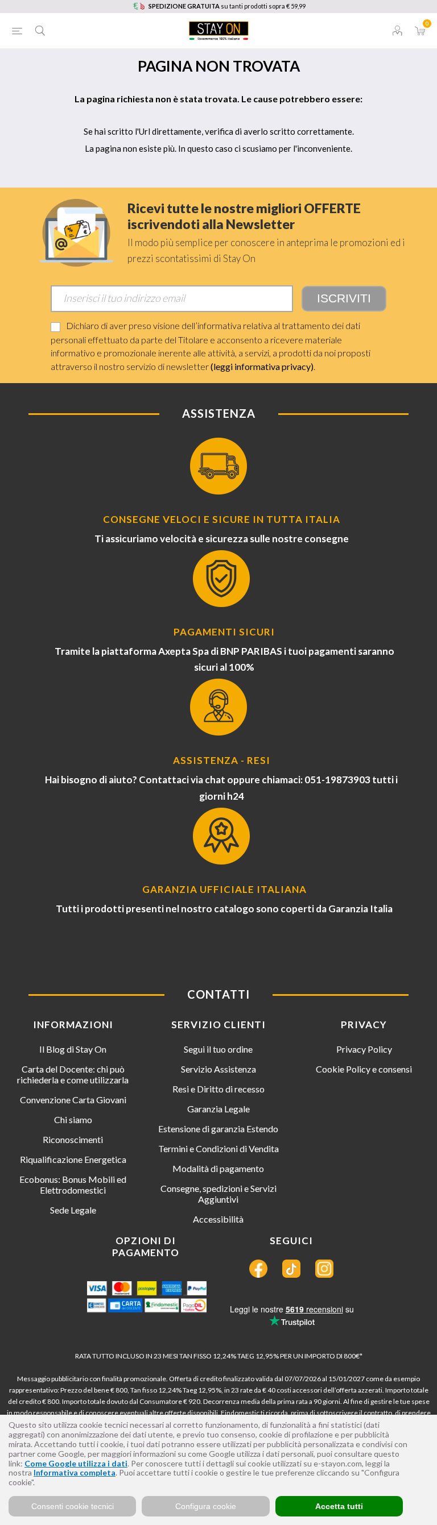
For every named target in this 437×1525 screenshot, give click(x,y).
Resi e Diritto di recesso (218, 1088)
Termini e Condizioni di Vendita (218, 1148)
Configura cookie (205, 1506)
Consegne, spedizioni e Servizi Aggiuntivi (218, 1193)
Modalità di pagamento (218, 1168)
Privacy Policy (364, 1049)
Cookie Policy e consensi (364, 1068)
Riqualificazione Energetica (73, 1159)
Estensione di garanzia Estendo (218, 1128)
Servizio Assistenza (218, 1068)
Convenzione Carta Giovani (73, 1099)
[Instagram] (324, 1269)
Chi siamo (73, 1119)
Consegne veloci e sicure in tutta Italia (221, 519)
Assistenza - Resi (221, 760)
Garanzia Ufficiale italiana (224, 889)
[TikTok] (291, 1269)
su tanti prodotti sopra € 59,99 (227, 6)
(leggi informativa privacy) (262, 366)
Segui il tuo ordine (218, 1049)
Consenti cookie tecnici (72, 1506)
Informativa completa (75, 1472)
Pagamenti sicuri (224, 632)
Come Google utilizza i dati (75, 1463)
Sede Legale (73, 1209)
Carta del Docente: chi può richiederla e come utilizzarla (73, 1074)
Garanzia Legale (218, 1108)
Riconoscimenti (73, 1139)
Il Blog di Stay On (72, 1049)
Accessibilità (218, 1219)
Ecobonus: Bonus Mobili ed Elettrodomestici (72, 1184)
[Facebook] (258, 1269)
